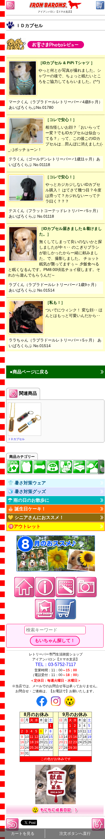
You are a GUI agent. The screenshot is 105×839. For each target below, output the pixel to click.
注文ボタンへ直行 (75, 833)
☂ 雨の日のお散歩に (28, 500)
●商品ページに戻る (29, 371)
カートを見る (22, 833)
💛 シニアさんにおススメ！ (36, 517)
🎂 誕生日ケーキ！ (27, 508)
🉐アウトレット (24, 526)
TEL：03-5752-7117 (55, 664)
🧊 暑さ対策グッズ (27, 491)
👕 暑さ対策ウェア (27, 482)
